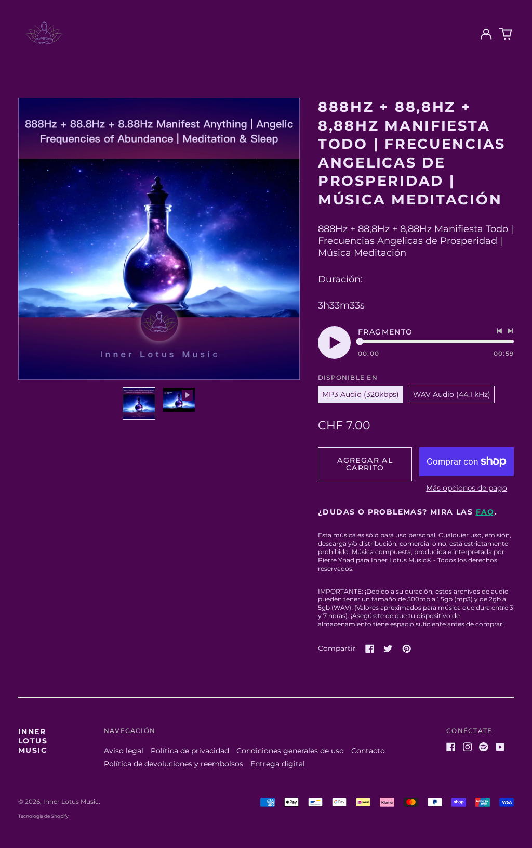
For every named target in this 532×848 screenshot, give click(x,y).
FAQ (485, 512)
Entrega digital (277, 763)
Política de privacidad (190, 750)
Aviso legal (123, 750)
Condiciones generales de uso (290, 750)
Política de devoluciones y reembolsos (173, 763)
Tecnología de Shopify (43, 816)
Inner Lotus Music (32, 741)
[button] (506, 34)
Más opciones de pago (466, 488)
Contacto (368, 750)
